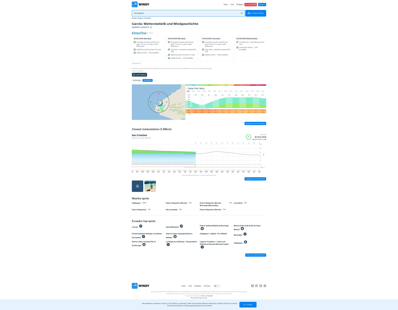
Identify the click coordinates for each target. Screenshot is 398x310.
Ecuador (147, 18)
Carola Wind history (196, 88)
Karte (226, 4)
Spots (140, 18)
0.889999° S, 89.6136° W (140, 27)
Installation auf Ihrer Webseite (255, 123)
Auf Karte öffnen (257, 13)
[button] (151, 27)
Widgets (239, 4)
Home (134, 18)
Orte (232, 4)
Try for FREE (251, 4)
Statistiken (148, 80)
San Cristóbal (139, 135)
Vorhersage (137, 80)
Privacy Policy (195, 297)
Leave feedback (141, 75)
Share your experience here (255, 255)
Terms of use (203, 297)
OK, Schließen (248, 304)
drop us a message (207, 295)
